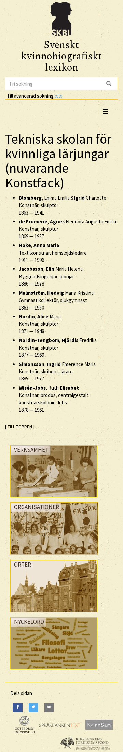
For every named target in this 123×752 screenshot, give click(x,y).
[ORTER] (53, 613)
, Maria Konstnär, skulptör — (40, 324)
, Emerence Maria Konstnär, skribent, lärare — (57, 371)
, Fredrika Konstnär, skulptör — (58, 347)
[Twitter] (33, 707)
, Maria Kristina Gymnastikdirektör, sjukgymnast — (56, 300)
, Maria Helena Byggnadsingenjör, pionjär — (51, 276)
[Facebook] (18, 707)
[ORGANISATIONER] (54, 556)
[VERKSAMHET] (53, 499)
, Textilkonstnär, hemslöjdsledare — (53, 252)
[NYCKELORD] (53, 671)
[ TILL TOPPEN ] (20, 427)
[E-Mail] (49, 707)
